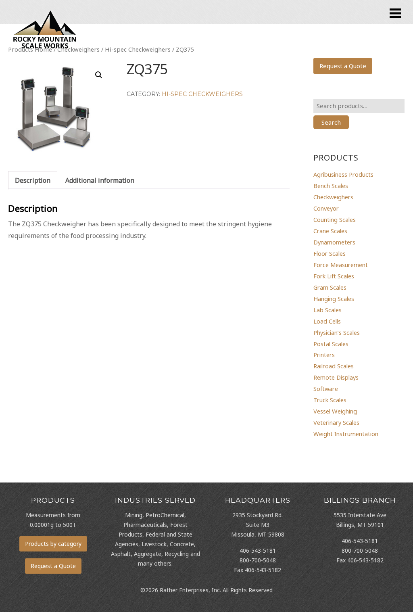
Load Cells (327, 321)
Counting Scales (334, 219)
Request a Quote (342, 66)
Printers (324, 355)
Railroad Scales (333, 366)
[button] (99, 75)
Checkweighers (333, 197)
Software (325, 388)
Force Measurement (340, 265)
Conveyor (326, 208)
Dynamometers (334, 242)
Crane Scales (330, 231)
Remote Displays (336, 377)
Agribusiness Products (343, 174)
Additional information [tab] (99, 180)
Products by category (53, 543)
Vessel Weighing (335, 411)
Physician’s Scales (336, 332)
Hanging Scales (333, 299)
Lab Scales (327, 310)
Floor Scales (329, 253)
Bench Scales (330, 186)
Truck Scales (329, 400)
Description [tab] (32, 180)
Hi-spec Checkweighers (202, 94)
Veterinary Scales (336, 422)
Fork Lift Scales (333, 276)
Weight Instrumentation (345, 434)
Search (331, 122)
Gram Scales (329, 287)
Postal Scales (330, 344)
